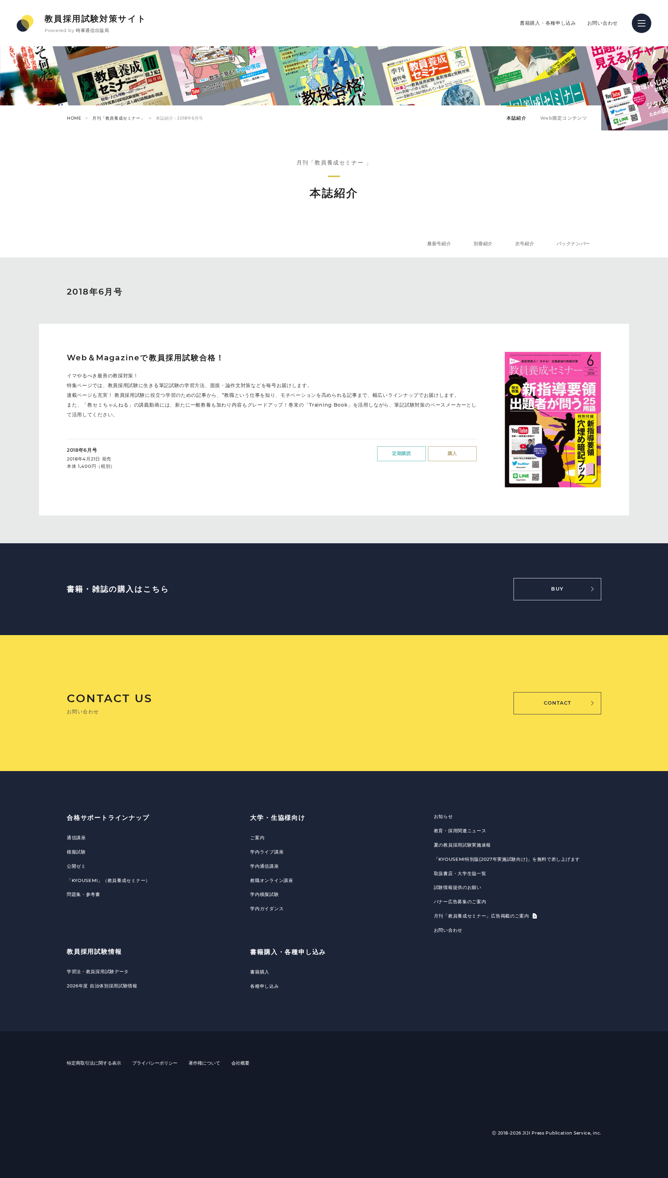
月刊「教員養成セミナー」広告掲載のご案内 (482, 916)
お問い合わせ (602, 23)
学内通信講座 (264, 866)
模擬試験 (76, 852)
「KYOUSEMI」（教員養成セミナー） (108, 880)
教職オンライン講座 (271, 880)
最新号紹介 (439, 243)
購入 (452, 453)
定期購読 (401, 453)
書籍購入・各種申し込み (548, 23)
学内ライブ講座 (267, 852)
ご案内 (257, 837)
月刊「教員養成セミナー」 (118, 118)
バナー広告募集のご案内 (460, 901)
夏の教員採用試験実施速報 (462, 845)
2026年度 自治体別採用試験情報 (102, 985)
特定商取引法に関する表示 (94, 1063)
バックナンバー (573, 243)
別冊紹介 (483, 243)
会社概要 (240, 1063)
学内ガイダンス (267, 908)
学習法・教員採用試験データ (98, 971)
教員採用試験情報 (94, 951)
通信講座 (76, 837)
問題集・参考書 (83, 894)
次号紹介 (524, 243)
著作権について (204, 1063)
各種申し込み (264, 986)
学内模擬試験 (264, 894)
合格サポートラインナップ (108, 818)
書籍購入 (259, 972)
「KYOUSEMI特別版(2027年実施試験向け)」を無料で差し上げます (507, 859)
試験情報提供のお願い (458, 887)
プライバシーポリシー (154, 1063)
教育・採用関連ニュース (460, 830)
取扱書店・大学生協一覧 (460, 873)
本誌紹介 (516, 118)
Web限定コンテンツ (563, 118)
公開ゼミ (76, 866)
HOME (74, 118)
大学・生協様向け (277, 818)
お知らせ (443, 816)
